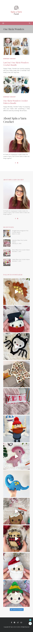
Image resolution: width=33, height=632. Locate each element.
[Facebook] (15, 163)
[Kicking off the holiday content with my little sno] (16, 319)
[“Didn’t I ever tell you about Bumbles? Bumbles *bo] (16, 429)
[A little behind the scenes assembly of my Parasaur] (16, 456)
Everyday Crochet (9, 58)
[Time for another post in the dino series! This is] (16, 483)
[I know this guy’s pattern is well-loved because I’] (16, 511)
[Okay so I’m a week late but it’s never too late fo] (16, 401)
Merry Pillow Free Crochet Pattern (21, 250)
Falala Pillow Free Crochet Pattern (21, 259)
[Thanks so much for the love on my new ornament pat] (16, 566)
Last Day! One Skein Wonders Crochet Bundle (16, 63)
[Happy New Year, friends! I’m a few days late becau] (16, 374)
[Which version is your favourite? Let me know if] (16, 593)
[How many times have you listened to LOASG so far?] (16, 346)
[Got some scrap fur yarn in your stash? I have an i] (16, 538)
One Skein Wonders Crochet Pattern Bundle (15, 101)
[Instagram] (18, 163)
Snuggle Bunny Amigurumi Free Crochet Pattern (20, 231)
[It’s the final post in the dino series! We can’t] (16, 291)
